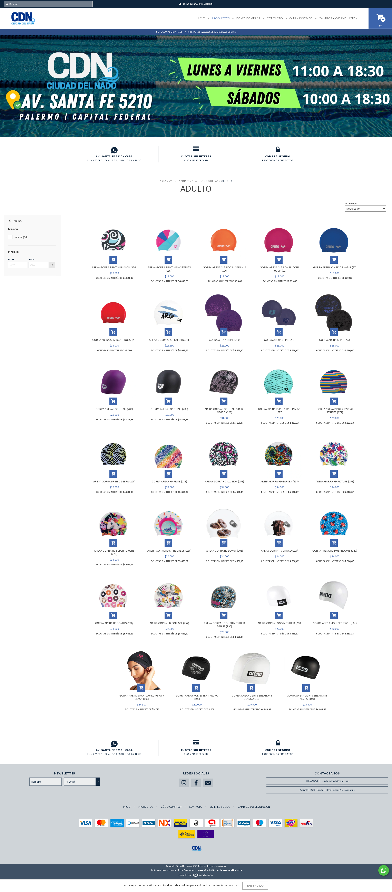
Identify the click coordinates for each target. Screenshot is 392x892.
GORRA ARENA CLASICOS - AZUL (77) (334, 267)
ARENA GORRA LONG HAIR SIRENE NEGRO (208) (224, 410)
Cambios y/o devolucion (337, 18)
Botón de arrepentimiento (227, 870)
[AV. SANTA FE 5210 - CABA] (114, 150)
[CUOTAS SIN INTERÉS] (196, 150)
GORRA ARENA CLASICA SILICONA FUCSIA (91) (280, 268)
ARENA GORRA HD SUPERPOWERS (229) (114, 552)
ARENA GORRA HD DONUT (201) (224, 550)
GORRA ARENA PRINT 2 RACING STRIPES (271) (334, 410)
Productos (220, 18)
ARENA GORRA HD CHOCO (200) (279, 550)
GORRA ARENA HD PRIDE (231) (169, 481)
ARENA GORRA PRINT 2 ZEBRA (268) (114, 481)
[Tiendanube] (196, 876)
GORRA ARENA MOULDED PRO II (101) (335, 623)
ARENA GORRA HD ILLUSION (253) (224, 481)
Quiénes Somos (300, 18)
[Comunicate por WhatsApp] (383, 870)
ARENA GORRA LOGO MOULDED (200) (280, 623)
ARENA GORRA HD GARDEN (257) (280, 481)
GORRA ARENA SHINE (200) (224, 340)
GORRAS (198, 180)
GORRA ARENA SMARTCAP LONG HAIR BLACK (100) (141, 697)
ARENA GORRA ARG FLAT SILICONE (169, 340)
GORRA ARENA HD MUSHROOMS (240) (334, 550)
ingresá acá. (204, 870)
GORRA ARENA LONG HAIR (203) (169, 409)
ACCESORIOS (179, 180)
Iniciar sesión (206, 4)
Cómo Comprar (247, 18)
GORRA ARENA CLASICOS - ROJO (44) (114, 340)
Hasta (32, 260)
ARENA (213, 180)
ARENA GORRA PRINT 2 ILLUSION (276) (114, 267)
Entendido (255, 885)
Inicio (200, 18)
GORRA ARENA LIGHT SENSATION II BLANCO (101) (252, 697)
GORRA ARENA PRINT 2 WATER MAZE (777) (279, 410)
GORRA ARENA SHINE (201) (279, 340)
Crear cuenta (190, 4)
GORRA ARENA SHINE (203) (335, 340)
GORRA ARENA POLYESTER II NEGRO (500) (197, 697)
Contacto (274, 18)
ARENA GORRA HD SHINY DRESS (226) (169, 550)
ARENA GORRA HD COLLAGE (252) (169, 623)
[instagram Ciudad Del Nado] (184, 783)
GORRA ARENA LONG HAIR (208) (114, 409)
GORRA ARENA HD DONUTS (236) (114, 623)
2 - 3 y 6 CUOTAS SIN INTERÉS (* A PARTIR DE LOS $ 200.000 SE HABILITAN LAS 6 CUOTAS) (196, 31)
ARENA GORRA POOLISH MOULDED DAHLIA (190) (224, 624)
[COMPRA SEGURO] (277, 150)
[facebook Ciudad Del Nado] (196, 783)
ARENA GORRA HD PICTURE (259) (335, 481)
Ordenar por (351, 203)
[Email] (208, 783)
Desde (11, 260)
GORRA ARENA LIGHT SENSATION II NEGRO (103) (307, 697)
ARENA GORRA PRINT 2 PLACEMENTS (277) (169, 268)
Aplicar (52, 265)
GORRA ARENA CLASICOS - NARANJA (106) (224, 268)
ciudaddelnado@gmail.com (336, 781)
